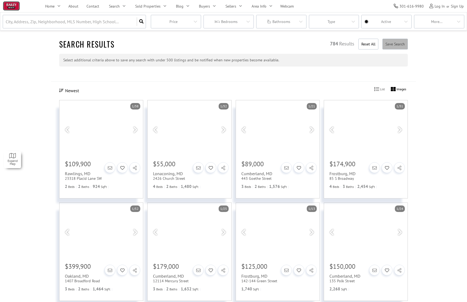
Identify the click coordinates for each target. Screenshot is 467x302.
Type (331, 21)
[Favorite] (122, 167)
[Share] (134, 167)
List (382, 89)
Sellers (230, 6)
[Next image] (135, 130)
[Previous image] (67, 130)
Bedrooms (229, 21)
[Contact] (110, 167)
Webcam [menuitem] (287, 6)
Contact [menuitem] (92, 6)
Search (114, 6)
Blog (180, 6)
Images (401, 89)
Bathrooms (281, 21)
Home (50, 6)
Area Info (259, 6)
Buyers (204, 6)
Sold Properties (148, 6)
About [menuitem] (73, 6)
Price (173, 21)
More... (436, 21)
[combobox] (6, 22)
